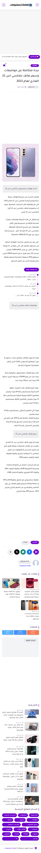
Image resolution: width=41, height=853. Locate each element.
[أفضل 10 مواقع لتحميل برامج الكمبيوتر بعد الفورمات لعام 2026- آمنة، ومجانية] (32, 713)
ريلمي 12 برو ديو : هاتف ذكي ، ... (25, 295)
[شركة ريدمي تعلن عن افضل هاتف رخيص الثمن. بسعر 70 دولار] (32, 762)
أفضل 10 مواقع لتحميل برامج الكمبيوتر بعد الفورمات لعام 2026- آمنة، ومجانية (12, 715)
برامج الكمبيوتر (33, 824)
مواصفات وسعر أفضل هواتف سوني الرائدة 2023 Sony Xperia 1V (14, 751)
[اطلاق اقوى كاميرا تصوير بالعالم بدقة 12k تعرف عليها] (32, 738)
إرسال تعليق (30, 640)
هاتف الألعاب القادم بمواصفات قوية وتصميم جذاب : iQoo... (20, 278)
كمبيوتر (35, 834)
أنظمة (10, 820)
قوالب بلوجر (21, 829)
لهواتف (25, 834)
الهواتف (34, 65)
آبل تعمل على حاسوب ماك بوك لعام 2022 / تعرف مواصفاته (13, 727)
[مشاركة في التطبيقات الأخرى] (10, 552)
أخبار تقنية (34, 815)
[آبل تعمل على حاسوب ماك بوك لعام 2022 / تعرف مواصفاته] (32, 726)
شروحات (35, 829)
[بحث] (3, 4)
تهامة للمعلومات (25, 566)
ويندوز (35, 839)
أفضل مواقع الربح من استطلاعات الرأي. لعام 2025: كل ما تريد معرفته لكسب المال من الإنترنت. (13, 802)
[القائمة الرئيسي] (37, 4)
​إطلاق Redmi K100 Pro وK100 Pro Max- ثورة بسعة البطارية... (12, 594)
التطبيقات (23, 815)
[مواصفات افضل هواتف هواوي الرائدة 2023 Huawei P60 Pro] (32, 787)
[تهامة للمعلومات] (20, 4)
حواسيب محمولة (13, 824)
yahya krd (31, 87)
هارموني (7, 834)
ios (17, 839)
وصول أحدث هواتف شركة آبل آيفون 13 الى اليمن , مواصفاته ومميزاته (13, 776)
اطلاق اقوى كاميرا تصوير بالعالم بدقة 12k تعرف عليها (13, 739)
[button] (29, 552)
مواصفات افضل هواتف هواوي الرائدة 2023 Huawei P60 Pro (13, 789)
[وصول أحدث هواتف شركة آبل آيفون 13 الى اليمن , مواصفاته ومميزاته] (32, 775)
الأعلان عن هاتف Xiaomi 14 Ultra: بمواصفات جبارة (20, 288)
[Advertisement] (20, 32)
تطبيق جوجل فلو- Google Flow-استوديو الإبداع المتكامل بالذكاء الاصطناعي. (14, 57)
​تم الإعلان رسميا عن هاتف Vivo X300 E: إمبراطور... (32, 616)
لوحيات (16, 834)
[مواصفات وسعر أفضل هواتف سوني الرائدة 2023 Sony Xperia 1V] (32, 750)
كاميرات (8, 829)
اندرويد (22, 820)
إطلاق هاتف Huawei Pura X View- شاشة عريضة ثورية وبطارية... (31, 594)
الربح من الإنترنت (10, 815)
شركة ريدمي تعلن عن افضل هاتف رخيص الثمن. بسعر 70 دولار (13, 764)
